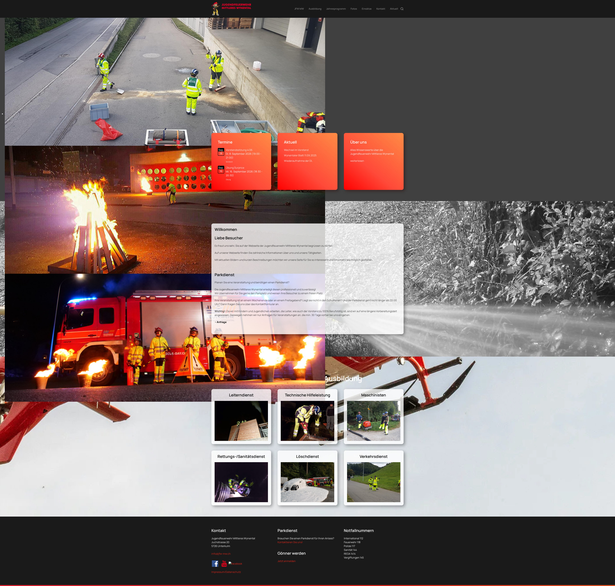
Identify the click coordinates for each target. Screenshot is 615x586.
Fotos (354, 8)
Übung (228, 179)
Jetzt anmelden (287, 561)
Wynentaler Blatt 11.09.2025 (300, 155)
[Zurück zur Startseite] (231, 9)
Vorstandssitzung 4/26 (239, 150)
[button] (402, 9)
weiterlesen (357, 161)
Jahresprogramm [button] (336, 8)
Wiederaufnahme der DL (298, 161)
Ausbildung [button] (315, 8)
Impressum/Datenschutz (226, 572)
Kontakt (380, 8)
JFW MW (299, 8)
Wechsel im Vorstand (296, 150)
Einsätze (367, 8)
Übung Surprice (235, 167)
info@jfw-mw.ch (221, 553)
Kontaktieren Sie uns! (290, 542)
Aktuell (394, 8)
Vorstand (229, 162)
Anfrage (222, 322)
